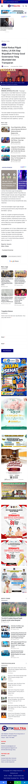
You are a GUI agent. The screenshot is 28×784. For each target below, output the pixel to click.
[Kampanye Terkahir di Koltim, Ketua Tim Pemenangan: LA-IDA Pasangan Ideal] (5, 158)
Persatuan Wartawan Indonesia (8, 760)
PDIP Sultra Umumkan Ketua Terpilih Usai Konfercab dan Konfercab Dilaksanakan (20, 300)
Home (4, 41)
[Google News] (14, 261)
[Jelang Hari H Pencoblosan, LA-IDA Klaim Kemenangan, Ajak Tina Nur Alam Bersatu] (5, 149)
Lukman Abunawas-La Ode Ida (14, 256)
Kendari (5, 735)
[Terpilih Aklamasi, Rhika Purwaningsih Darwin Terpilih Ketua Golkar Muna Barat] (21, 273)
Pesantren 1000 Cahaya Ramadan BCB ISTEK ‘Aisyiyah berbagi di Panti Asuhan (17, 677)
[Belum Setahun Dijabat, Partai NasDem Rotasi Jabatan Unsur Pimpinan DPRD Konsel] (7, 292)
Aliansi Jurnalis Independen (7, 761)
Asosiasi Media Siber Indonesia (8, 758)
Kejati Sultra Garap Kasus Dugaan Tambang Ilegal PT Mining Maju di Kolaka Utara (16, 691)
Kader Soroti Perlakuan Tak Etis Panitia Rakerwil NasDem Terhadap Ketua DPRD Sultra (7, 281)
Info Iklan (22, 778)
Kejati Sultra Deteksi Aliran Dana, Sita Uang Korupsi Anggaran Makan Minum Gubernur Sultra (17, 669)
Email (3, 343)
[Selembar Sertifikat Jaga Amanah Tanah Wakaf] (5, 628)
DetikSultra (6, 66)
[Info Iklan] (14, 11)
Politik (8, 41)
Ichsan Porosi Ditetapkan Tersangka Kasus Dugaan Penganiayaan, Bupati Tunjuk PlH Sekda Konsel (16, 715)
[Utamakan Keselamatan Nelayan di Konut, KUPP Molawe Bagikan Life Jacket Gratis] (5, 653)
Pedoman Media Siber (18, 775)
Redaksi (10, 775)
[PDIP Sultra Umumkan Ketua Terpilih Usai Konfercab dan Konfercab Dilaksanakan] (21, 292)
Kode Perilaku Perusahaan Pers (11, 778)
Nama (3, 337)
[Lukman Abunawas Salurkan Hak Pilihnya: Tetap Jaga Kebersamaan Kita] (5, 140)
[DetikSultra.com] (14, 6)
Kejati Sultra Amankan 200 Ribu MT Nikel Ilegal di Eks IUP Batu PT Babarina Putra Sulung (17, 707)
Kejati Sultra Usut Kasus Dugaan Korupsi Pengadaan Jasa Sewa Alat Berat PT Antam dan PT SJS (16, 699)
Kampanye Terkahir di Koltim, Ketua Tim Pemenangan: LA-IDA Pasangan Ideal (18, 158)
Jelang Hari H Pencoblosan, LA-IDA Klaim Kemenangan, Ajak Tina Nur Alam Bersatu (18, 149)
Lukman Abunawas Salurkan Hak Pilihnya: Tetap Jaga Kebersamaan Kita (18, 140)
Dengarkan (7, 88)
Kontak (5, 775)
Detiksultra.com (14, 773)
